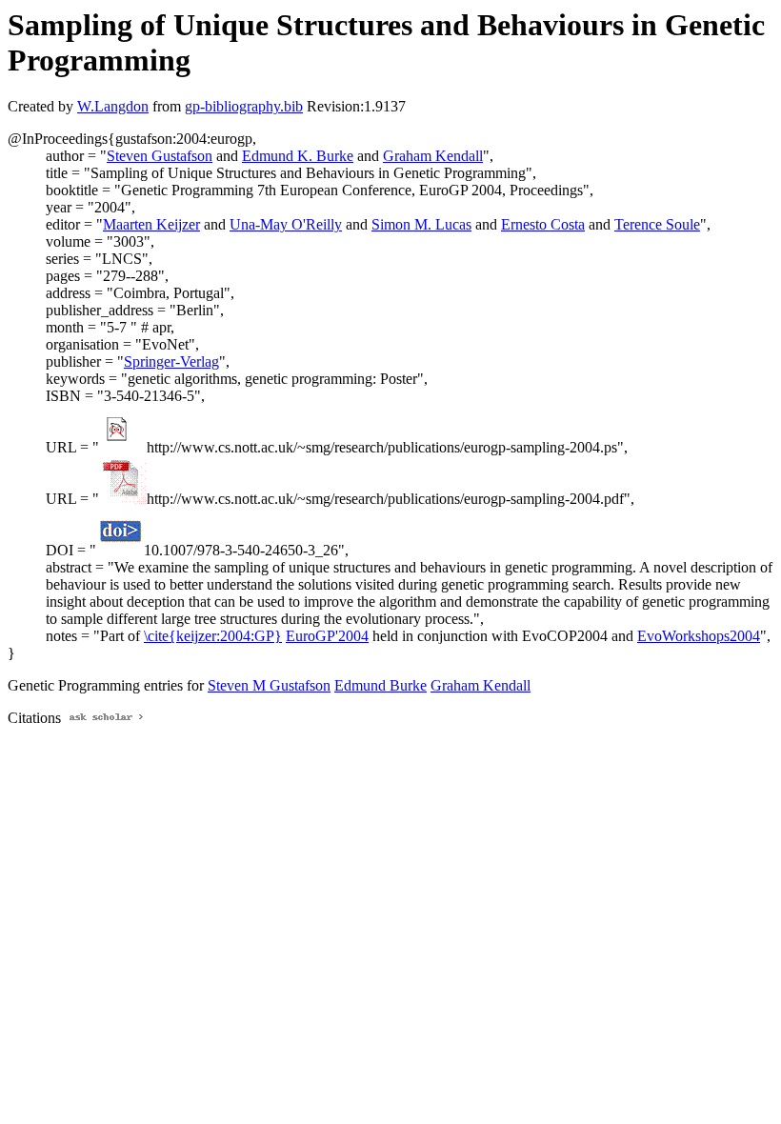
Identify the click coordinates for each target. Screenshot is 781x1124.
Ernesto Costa (543, 224)
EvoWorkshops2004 (698, 636)
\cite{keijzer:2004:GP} (213, 636)
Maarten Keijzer (151, 224)
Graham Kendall (433, 156)
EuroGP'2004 (327, 636)
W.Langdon (113, 106)
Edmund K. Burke (297, 156)
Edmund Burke (380, 685)
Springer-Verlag (171, 361)
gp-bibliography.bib (244, 106)
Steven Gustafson (159, 156)
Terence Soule (657, 224)
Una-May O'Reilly (286, 224)
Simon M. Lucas (421, 224)
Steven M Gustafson (269, 685)
